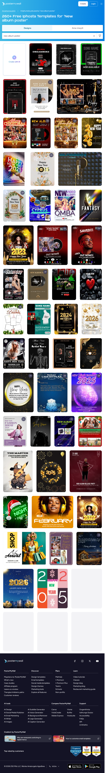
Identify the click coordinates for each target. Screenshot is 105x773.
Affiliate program (10, 686)
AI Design (8, 709)
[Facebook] (74, 661)
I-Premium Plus (61, 683)
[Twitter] (89, 661)
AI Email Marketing (11, 716)
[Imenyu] (101, 3)
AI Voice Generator (35, 713)
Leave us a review (11, 689)
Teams (58, 686)
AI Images (8, 722)
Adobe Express (57, 716)
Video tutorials (79, 677)
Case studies (9, 683)
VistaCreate (56, 713)
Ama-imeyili (77, 28)
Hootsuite (71, 716)
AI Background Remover (37, 716)
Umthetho (83, 725)
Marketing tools (37, 689)
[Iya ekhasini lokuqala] (10, 3)
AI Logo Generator (35, 719)
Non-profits (60, 692)
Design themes (37, 686)
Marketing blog (79, 686)
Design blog (78, 683)
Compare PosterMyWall (61, 703)
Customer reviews (11, 695)
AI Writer (7, 719)
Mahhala (58, 677)
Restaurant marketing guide (84, 689)
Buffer (69, 713)
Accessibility (84, 716)
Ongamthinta (84, 709)
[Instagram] (82, 661)
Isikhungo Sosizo (86, 713)
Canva (53, 709)
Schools (58, 689)
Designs (27, 28)
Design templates (38, 677)
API (80, 722)
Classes (76, 680)
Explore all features (39, 692)
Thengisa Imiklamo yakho (14, 692)
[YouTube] (97, 661)
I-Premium (59, 680)
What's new (8, 680)
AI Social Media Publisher (14, 713)
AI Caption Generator (36, 722)
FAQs (81, 719)
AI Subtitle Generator (36, 709)
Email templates (37, 680)
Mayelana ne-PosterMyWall (15, 677)
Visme (69, 709)
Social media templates (40, 683)
